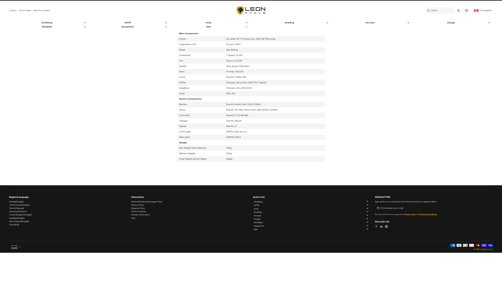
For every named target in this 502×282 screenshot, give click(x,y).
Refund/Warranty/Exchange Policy (146, 202)
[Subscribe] (489, 208)
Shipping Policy (138, 208)
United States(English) (19, 205)
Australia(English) (17, 218)
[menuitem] (49, 22)
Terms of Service (138, 211)
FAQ (133, 218)
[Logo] (251, 10)
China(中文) (14, 225)
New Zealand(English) (19, 221)
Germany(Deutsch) (18, 211)
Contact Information (140, 215)
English (14, 248)
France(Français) (16, 208)
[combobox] (440, 10)
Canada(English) (16, 202)
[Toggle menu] (367, 201)
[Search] (427, 10)
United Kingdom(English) (20, 215)
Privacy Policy (137, 205)
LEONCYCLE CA (486, 249)
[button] (466, 10)
